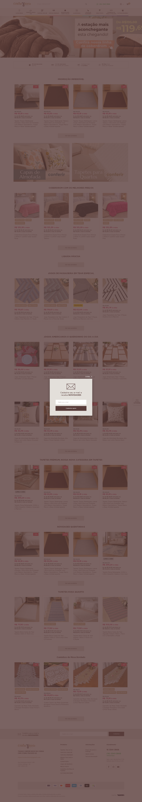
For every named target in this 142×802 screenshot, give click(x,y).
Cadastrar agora (71, 408)
